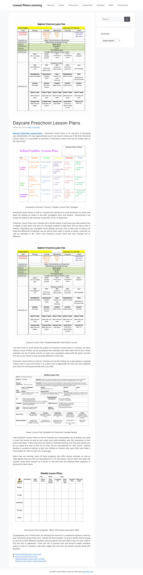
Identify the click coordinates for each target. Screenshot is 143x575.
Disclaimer (101, 5)
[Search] (127, 19)
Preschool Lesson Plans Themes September (30, 561)
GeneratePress (87, 572)
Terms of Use (73, 5)
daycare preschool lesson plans (26, 556)
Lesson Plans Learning (27, 5)
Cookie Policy (87, 5)
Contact (61, 5)
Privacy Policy (123, 5)
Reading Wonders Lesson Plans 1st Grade (30, 559)
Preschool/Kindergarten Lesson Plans (28, 554)
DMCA (111, 5)
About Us (50, 5)
